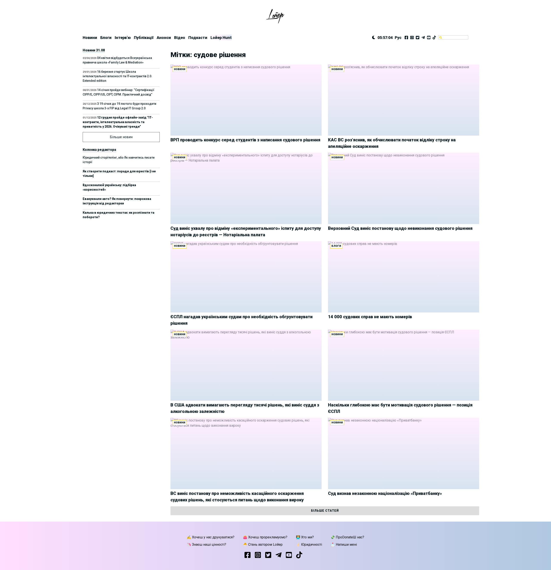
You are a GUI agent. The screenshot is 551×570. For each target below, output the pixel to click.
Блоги (105, 37)
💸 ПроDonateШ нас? (347, 537)
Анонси (164, 37)
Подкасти (197, 37)
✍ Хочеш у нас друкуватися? (210, 537)
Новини (90, 37)
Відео (179, 37)
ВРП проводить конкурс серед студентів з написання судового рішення (245, 139)
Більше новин (121, 137)
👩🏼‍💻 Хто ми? (305, 537)
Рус (398, 37)
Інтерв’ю (123, 37)
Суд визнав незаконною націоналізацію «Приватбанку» (385, 493)
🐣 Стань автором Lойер (263, 544)
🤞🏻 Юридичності (309, 544)
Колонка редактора (99, 150)
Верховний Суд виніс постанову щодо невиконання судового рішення (400, 228)
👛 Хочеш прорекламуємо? (265, 537)
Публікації (143, 37)
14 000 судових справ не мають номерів (370, 316)
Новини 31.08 (94, 50)
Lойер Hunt (221, 37)
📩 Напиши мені (344, 544)
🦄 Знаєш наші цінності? (206, 544)
